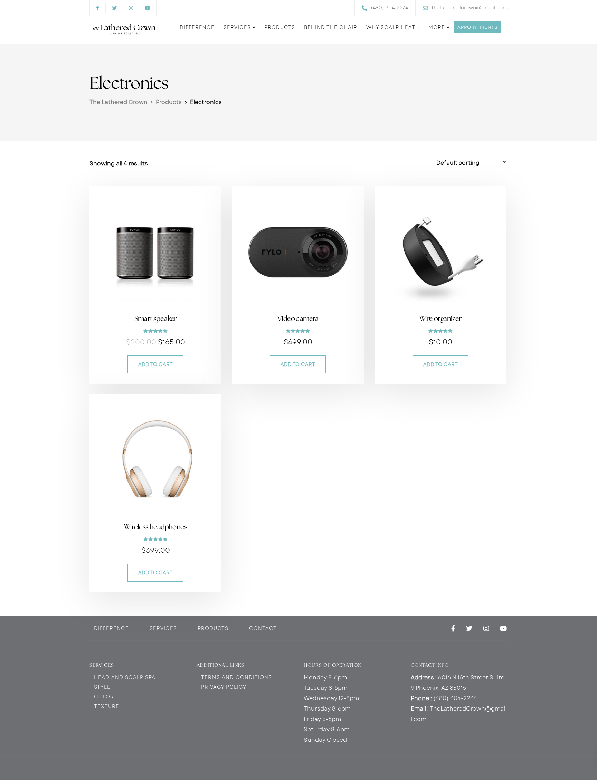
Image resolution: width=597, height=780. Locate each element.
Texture (106, 706)
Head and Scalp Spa (124, 677)
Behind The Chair (330, 27)
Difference (197, 27)
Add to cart (155, 364)
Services (237, 27)
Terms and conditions (236, 677)
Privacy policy (223, 687)
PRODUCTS (213, 628)
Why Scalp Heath (392, 27)
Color (104, 696)
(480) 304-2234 (455, 698)
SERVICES (163, 628)
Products (279, 27)
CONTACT (263, 628)
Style (102, 687)
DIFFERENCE (111, 628)
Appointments (477, 27)
